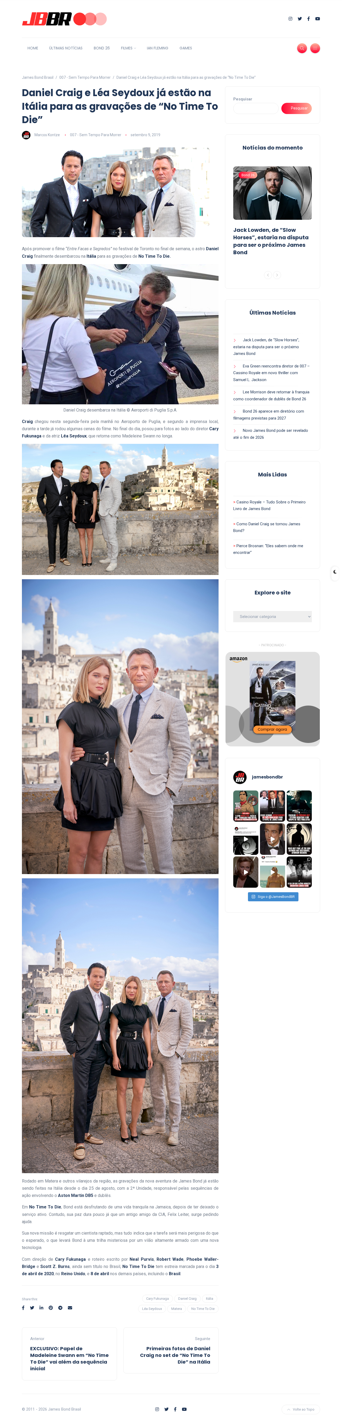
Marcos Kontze (47, 135)
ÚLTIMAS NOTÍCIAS (66, 48)
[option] (272, 212)
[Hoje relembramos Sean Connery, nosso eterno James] (272, 839)
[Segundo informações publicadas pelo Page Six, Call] (272, 806)
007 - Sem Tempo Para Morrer (95, 135)
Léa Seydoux (152, 1309)
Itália (209, 1299)
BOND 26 (102, 48)
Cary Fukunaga (157, 1299)
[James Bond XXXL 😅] (272, 872)
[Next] (277, 275)
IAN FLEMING (157, 48)
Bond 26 (248, 175)
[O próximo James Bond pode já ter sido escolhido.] (299, 806)
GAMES (186, 48)
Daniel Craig (187, 1299)
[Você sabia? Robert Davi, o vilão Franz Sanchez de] (245, 806)
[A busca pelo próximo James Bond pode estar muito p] (299, 839)
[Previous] (268, 275)
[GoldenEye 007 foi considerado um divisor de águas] (245, 839)
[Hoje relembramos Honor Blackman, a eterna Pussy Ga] (245, 872)
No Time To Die (203, 1309)
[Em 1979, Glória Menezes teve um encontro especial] (299, 872)
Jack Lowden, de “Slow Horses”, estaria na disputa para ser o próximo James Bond (271, 241)
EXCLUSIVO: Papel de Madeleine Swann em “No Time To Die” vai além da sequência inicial (69, 1358)
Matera (176, 1309)
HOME (33, 48)
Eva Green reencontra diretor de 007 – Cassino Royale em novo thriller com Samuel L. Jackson (271, 373)
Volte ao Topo (303, 1409)
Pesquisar (242, 99)
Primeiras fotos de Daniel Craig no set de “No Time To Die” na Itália (175, 1355)
